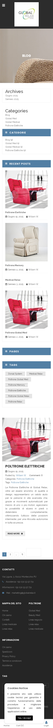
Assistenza (7, 665)
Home (5, 610)
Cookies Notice (18, 688)
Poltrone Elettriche (14, 125)
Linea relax (7, 629)
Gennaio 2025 (12, 99)
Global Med (11, 118)
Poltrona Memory (14, 265)
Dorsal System (15, 374)
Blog (7, 115)
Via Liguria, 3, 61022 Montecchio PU (19, 577)
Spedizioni (7, 652)
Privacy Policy (8, 656)
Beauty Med (34, 615)
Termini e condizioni (11, 661)
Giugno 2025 (11, 95)
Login (46, 725)
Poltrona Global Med (16, 332)
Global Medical (12, 122)
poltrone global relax (18, 396)
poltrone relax (15, 401)
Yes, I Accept (24, 718)
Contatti (5, 620)
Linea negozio (35, 620)
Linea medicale (9, 624)
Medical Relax (12, 280)
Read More (14, 533)
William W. (33, 216)
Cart (20, 725)
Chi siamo (7, 647)
